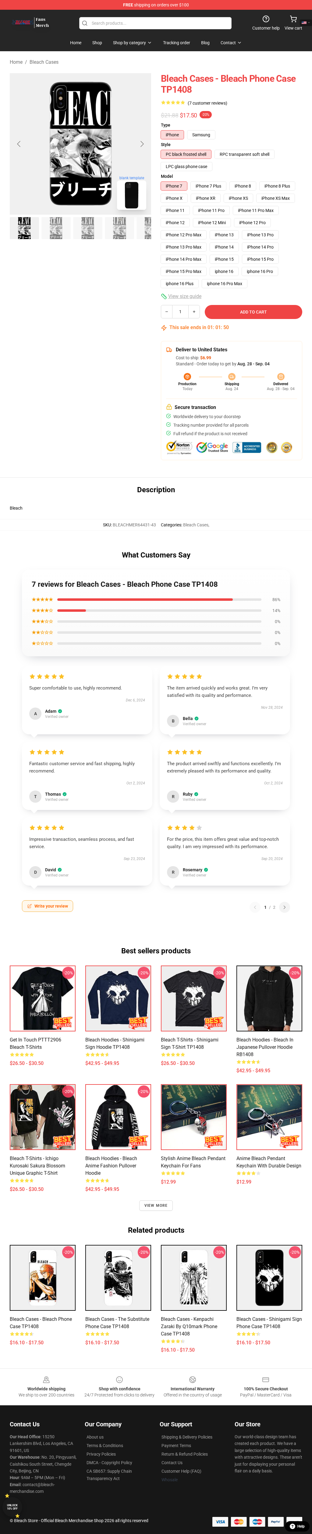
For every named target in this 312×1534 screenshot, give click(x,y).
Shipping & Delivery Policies (186, 1437)
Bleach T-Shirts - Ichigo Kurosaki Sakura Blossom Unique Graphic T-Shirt (37, 1166)
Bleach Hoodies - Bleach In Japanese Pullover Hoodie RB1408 (264, 1047)
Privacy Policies (101, 1454)
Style (166, 144)
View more (156, 1205)
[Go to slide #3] (87, 228)
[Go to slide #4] (119, 228)
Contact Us (172, 1462)
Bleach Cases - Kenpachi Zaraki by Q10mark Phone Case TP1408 (189, 1326)
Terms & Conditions (105, 1445)
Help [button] (301, 1526)
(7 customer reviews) (207, 103)
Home (16, 62)
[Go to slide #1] (24, 228)
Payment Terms (176, 1445)
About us (95, 1437)
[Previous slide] (19, 144)
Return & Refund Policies (184, 1454)
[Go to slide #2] (56, 228)
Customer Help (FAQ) (181, 1471)
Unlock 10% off (12, 1507)
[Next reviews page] (284, 907)
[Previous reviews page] (255, 907)
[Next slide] (141, 144)
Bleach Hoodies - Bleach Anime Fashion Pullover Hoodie (111, 1166)
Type (165, 125)
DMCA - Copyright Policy (109, 1462)
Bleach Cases (44, 62)
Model (167, 176)
